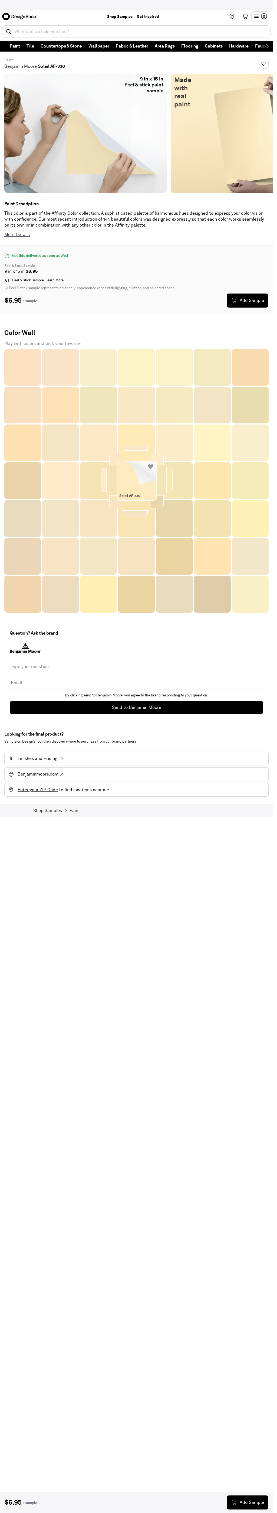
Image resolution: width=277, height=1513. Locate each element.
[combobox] (136, 31)
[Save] (264, 64)
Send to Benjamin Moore (136, 707)
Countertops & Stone (61, 46)
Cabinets (214, 46)
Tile (30, 46)
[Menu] (260, 16)
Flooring (189, 46)
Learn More (54, 280)
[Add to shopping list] (150, 466)
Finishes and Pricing (33, 758)
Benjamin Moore (20, 66)
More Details (17, 234)
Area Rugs (165, 46)
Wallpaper (98, 46)
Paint (15, 46)
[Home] (21, 16)
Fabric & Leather (132, 46)
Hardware (239, 46)
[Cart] (244, 16)
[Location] (231, 16)
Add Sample (252, 300)
